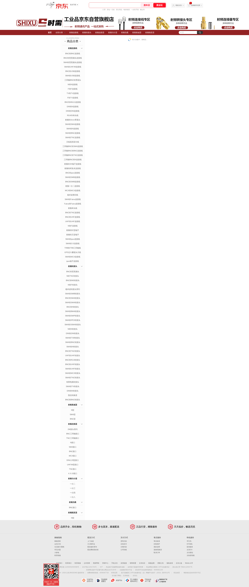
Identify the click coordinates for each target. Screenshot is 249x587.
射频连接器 (99, 32)
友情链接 (124, 563)
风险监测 (151, 563)
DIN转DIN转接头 (72, 333)
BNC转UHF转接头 (72, 364)
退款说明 (157, 547)
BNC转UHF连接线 (72, 217)
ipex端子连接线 (72, 261)
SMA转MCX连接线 (72, 257)
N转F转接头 (73, 285)
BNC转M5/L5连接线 (73, 102)
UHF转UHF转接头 (72, 355)
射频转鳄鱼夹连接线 (72, 168)
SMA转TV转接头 (72, 386)
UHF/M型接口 (72, 465)
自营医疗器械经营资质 (135, 567)
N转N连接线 (73, 84)
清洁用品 (119, 10)
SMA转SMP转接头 (72, 316)
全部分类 (59, 32)
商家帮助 (96, 563)
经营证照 (114, 573)
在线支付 (124, 544)
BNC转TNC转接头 (72, 351)
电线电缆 (126, 10)
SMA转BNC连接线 (72, 133)
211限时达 (91, 544)
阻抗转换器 (72, 395)
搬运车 (142, 10)
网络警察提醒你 (102, 580)
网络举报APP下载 (146, 580)
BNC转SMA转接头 (72, 298)
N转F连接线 (73, 226)
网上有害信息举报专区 (132, 580)
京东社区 (142, 563)
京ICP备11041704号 (89, 567)
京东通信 (190, 552)
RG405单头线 (72, 115)
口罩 (104, 10)
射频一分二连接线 (72, 186)
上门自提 (91, 541)
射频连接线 (73, 32)
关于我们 (59, 563)
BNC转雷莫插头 (72, 272)
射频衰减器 (136, 32)
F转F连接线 (72, 89)
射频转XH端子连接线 (72, 164)
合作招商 (87, 563)
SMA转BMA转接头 (72, 311)
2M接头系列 (73, 429)
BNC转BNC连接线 (72, 53)
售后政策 (157, 541)
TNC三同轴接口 (72, 438)
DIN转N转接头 (72, 391)
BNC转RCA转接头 (72, 360)
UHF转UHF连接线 (72, 221)
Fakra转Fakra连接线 (72, 204)
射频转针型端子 (72, 230)
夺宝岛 (189, 541)
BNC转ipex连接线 (72, 173)
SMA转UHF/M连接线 (72, 67)
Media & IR (189, 563)
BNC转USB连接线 (72, 71)
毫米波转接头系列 (72, 289)
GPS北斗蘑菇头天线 (72, 252)
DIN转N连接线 (72, 106)
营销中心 (105, 563)
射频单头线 (72, 208)
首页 (50, 32)
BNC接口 (72, 451)
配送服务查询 (92, 547)
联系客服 (57, 555)
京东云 (135, 575)
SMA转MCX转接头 (72, 373)
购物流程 (57, 541)
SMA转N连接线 (72, 129)
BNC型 (72, 419)
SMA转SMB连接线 (72, 177)
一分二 (72, 484)
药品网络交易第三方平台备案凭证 (158, 567)
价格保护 (157, 544)
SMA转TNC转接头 (72, 378)
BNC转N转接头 (73, 307)
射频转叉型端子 (72, 235)
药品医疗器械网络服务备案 (115, 567)
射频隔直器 (149, 32)
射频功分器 (112, 32)
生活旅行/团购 (59, 547)
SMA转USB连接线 (72, 76)
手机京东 (114, 563)
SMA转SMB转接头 (72, 294)
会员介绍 (57, 544)
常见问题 (57, 550)
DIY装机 (189, 544)
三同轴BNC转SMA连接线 (73, 146)
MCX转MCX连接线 (72, 190)
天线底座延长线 (72, 142)
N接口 (72, 442)
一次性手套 (135, 10)
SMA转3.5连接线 (72, 243)
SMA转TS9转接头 (72, 338)
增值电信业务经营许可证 (192, 573)
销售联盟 (133, 563)
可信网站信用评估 (88, 580)
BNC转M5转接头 (72, 280)
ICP (101, 567)
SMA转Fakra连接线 (73, 199)
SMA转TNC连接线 (72, 137)
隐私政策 (170, 563)
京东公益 (179, 563)
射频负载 (124, 32)
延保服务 (190, 547)
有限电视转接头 (72, 382)
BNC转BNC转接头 (72, 400)
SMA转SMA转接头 (72, 302)
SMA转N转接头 (72, 347)
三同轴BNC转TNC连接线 (73, 155)
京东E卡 (189, 550)
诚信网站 (117, 580)
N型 (72, 410)
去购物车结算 (195, 5)
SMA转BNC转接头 (72, 342)
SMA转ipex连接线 (72, 239)
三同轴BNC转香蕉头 (72, 80)
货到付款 (124, 541)
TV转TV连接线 (73, 93)
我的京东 (178, 5)
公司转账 (124, 550)
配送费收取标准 (93, 550)
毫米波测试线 (72, 195)
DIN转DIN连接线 (72, 111)
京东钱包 (126, 575)
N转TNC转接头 (73, 276)
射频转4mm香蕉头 (72, 120)
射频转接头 (86, 32)
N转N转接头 (73, 329)
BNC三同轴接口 (72, 434)
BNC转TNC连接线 (72, 213)
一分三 (72, 488)
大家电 (56, 552)
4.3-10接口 (72, 473)
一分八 (72, 497)
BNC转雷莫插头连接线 (73, 58)
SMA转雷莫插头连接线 (72, 62)
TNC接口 (72, 469)
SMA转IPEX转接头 (72, 320)
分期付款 (124, 547)
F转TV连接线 (72, 98)
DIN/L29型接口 (73, 460)
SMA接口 (72, 447)
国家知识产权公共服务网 (161, 580)
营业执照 (177, 573)
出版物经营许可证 (126, 570)
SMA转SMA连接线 (72, 124)
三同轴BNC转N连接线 (73, 160)
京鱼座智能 (191, 555)
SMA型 (72, 414)
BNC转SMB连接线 (72, 182)
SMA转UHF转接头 (72, 369)
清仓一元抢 (111, 10)
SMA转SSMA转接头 (73, 325)
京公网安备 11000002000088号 (68, 567)
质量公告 (160, 563)
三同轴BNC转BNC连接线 (73, 151)
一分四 (72, 493)
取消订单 (157, 552)
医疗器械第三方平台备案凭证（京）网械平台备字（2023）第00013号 (145, 573)
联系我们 (68, 563)
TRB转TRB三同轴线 (72, 248)
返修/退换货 (158, 550)
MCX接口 (73, 456)
